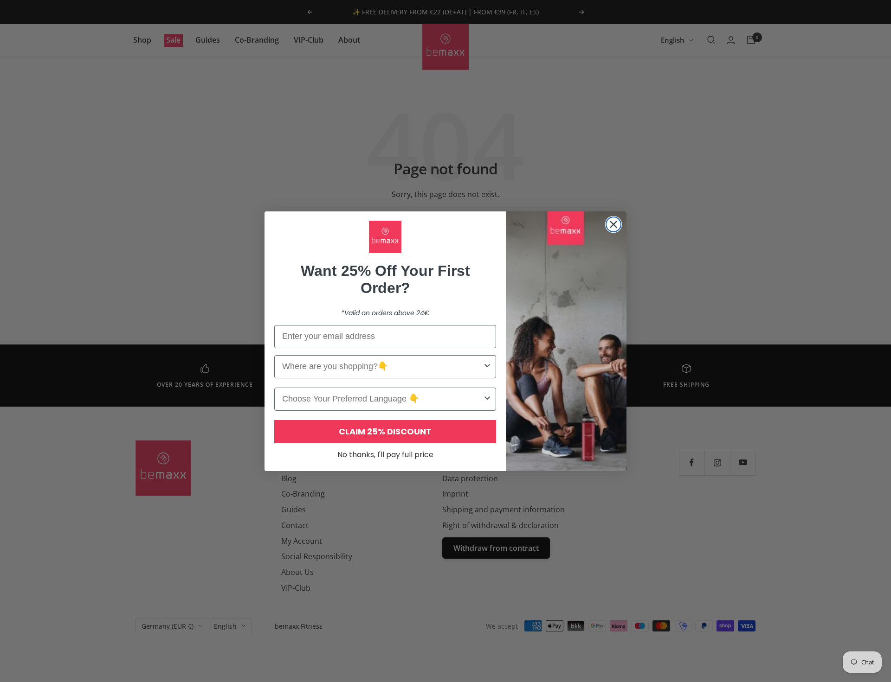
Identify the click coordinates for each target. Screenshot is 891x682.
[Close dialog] (613, 224)
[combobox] (382, 367)
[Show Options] (487, 367)
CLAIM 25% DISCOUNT (385, 431)
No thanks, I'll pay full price (385, 454)
